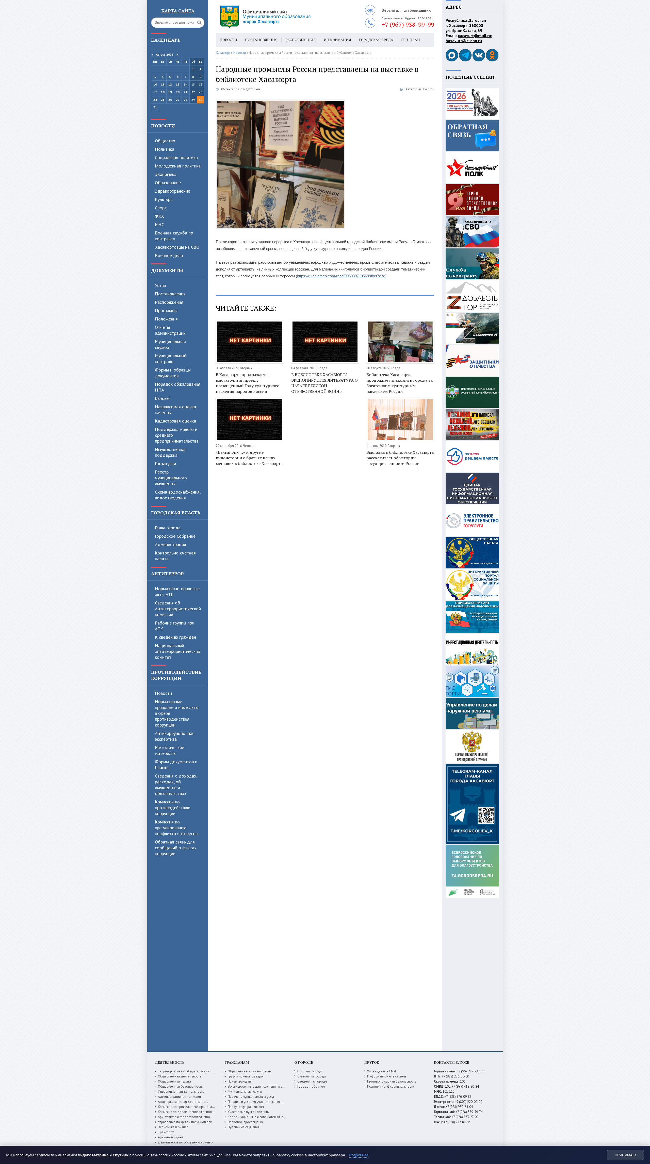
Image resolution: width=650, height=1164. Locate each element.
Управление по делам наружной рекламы (189, 1122)
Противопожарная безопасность (391, 1081)
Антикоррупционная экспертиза (174, 736)
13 (178, 84)
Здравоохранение (172, 191)
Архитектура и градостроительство (184, 1117)
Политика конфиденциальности (390, 1086)
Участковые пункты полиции (249, 1112)
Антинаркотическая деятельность (183, 1102)
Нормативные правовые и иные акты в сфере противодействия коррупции (177, 713)
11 (163, 84)
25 (163, 100)
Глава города (168, 528)
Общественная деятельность (179, 1076)
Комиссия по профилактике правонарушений (191, 1107)
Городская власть (175, 513)
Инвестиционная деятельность (181, 1091)
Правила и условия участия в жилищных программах (267, 1102)
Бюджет (163, 398)
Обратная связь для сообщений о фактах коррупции (176, 847)
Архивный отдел (170, 1137)
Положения (166, 319)
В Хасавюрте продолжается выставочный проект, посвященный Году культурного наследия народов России (247, 383)
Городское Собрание (175, 536)
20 (178, 92)
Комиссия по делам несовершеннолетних (189, 1112)
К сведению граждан (175, 637)
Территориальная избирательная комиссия (190, 1071)
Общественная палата (174, 1081)
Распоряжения (169, 302)
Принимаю (625, 1155)
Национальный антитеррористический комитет (177, 651)
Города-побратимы (312, 1086)
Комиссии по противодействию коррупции (172, 807)
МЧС (159, 224)
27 (178, 100)
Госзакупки (165, 463)
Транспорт (166, 1132)
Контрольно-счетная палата (175, 556)
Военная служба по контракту (174, 236)
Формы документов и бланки (176, 764)
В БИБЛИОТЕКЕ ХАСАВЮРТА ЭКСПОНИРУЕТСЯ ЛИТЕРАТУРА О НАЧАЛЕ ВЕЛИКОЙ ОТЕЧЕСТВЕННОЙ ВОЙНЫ (324, 383)
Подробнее (358, 1155)
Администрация (170, 544)
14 (185, 84)
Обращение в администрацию (250, 1071)
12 (170, 84)
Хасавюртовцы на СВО (177, 247)
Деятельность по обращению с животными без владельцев (202, 1142)
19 (170, 92)
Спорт (161, 208)
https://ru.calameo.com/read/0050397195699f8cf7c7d (341, 276)
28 (185, 100)
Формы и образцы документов (173, 373)
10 (155, 84)
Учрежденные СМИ (381, 1071)
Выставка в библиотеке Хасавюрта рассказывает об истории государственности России (400, 457)
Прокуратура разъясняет (246, 1107)
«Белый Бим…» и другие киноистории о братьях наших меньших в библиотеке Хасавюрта (249, 457)
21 (185, 92)
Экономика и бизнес (173, 1127)
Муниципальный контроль (170, 358)
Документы (167, 270)
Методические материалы (169, 750)
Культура (164, 199)
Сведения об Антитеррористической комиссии (178, 608)
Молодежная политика (178, 166)
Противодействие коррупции (176, 675)
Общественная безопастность (180, 1086)
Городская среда (376, 39)
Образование (168, 182)
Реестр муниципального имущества (171, 477)
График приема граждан (246, 1076)
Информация (337, 39)
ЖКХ (159, 216)
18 (163, 92)
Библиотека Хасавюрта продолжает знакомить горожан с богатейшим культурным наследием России (399, 383)
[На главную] (279, 16)
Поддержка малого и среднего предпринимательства (177, 435)
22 (193, 92)
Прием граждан (239, 1081)
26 (170, 100)
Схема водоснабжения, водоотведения (177, 495)
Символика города (311, 1076)
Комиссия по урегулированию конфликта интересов (176, 827)
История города (309, 1071)
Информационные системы (387, 1076)
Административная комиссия (179, 1096)
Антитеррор (167, 573)
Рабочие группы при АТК (174, 626)
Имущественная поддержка (171, 452)
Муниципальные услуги (245, 1091)
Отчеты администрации (170, 330)
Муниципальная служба (170, 344)
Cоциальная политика (176, 157)
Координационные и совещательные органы (261, 1117)
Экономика (165, 174)
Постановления (170, 294)
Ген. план (410, 39)
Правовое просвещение (246, 1122)
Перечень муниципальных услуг (251, 1096)
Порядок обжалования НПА (177, 387)
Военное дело (169, 255)
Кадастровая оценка (175, 421)
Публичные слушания (243, 1127)
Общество (165, 141)
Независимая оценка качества (175, 409)
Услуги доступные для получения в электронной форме (269, 1086)
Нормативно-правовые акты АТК (177, 591)
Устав (160, 285)
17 (155, 92)
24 (155, 100)
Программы (166, 310)
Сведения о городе (312, 1081)
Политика (164, 149)
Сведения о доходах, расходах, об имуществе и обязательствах (176, 784)
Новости (163, 126)
